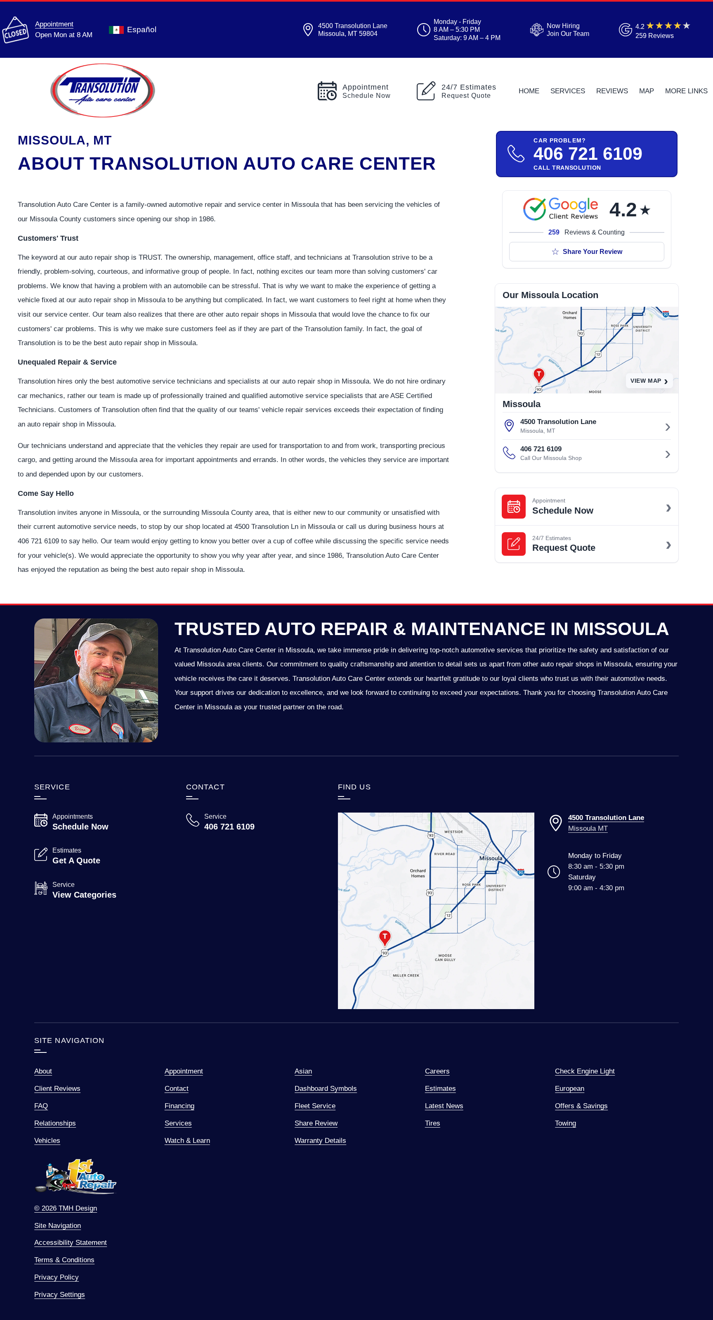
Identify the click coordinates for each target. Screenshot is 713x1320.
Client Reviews (57, 1088)
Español (141, 29)
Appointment (54, 24)
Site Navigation (57, 1225)
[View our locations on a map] (436, 911)
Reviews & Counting (586, 232)
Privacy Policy (56, 1277)
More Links (686, 91)
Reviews (612, 91)
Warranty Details (320, 1140)
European (569, 1088)
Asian (303, 1071)
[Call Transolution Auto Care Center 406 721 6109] (252, 822)
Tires (432, 1123)
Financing (179, 1106)
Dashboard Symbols (326, 1088)
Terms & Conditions (64, 1260)
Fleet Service (315, 1106)
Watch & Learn (187, 1140)
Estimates (440, 1088)
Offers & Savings (581, 1106)
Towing (565, 1123)
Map (646, 91)
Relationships (55, 1123)
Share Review (316, 1123)
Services (567, 91)
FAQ (41, 1106)
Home (529, 91)
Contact (177, 1088)
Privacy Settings (59, 1294)
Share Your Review (592, 251)
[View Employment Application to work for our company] (558, 29)
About (43, 1071)
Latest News (444, 1106)
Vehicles (47, 1140)
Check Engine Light (585, 1071)
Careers (437, 1071)
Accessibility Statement (70, 1242)
